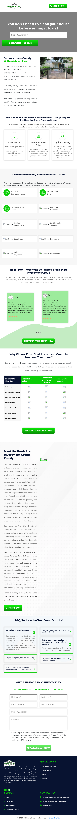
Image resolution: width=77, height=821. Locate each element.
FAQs (7, 797)
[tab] (20, 631)
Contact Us (9, 801)
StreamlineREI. (54, 818)
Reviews (44, 778)
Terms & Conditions (12, 809)
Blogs (44, 774)
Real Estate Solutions (49, 766)
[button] (36, 332)
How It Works (46, 770)
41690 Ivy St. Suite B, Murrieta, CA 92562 (56, 797)
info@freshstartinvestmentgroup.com (55, 801)
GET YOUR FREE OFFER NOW (38, 341)
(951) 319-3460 (14, 608)
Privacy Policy (10, 805)
